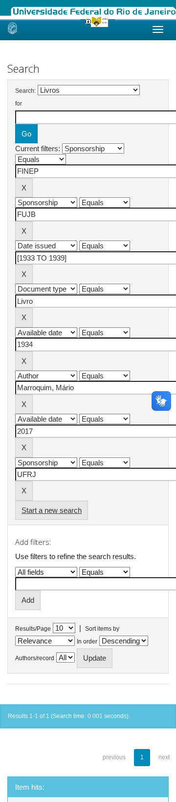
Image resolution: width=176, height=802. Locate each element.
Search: (25, 90)
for (18, 103)
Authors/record (34, 658)
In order (87, 641)
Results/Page (33, 628)
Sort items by (102, 628)
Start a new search (52, 510)
